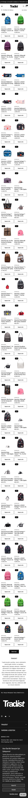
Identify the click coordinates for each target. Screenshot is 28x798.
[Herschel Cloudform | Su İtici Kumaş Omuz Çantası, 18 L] (20, 363)
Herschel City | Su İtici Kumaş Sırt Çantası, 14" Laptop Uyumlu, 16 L (7, 241)
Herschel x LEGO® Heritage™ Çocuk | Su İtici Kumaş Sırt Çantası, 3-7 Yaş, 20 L (7, 29)
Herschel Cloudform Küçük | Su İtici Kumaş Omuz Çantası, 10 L (20, 347)
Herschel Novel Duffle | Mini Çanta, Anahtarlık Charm (20, 320)
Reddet (14, 790)
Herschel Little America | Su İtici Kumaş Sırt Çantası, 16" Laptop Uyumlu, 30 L (7, 400)
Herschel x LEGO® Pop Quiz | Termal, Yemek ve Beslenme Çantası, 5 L (19, 135)
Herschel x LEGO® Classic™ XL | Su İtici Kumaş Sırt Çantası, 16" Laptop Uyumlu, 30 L (20, 453)
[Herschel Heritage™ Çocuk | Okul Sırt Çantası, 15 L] (7, 628)
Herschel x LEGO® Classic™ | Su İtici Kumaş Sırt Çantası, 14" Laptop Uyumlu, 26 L (20, 294)
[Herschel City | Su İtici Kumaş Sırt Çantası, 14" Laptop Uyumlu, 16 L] (7, 231)
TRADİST (4, 724)
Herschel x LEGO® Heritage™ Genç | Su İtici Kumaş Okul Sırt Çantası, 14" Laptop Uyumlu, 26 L (20, 559)
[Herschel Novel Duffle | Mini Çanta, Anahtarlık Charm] (20, 310)
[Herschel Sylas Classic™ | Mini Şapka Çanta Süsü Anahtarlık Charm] (20, 178)
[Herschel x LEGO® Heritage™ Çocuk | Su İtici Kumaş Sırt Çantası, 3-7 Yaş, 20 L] (7, 19)
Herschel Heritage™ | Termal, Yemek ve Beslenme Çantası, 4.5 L (7, 135)
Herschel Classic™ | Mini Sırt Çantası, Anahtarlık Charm (6, 294)
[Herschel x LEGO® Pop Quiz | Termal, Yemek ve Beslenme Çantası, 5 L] (20, 125)
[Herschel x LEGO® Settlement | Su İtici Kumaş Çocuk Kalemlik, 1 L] (20, 72)
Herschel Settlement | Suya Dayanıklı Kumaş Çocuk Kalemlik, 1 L (7, 82)
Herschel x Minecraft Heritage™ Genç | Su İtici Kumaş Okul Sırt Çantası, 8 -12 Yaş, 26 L (7, 585)
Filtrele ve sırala (8, 10)
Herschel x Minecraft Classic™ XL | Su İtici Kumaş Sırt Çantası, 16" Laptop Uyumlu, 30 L (7, 56)
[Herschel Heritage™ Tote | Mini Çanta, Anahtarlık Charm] (20, 204)
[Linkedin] (10, 716)
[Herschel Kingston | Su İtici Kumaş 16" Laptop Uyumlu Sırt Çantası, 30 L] (7, 257)
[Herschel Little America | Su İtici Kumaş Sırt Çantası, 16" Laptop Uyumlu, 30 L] (7, 389)
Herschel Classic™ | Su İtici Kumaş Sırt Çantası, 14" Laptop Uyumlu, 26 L (19, 267)
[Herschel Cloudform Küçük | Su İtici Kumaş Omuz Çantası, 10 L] (20, 336)
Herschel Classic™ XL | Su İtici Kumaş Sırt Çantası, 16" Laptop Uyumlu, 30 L (7, 347)
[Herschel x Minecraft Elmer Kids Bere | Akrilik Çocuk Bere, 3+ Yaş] (20, 231)
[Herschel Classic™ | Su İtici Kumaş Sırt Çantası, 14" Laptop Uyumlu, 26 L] (20, 257)
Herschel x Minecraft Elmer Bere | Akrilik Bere (19, 400)
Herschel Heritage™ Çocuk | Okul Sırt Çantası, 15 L (6, 638)
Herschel (3, 27)
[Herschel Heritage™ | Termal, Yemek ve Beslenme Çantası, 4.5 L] (7, 125)
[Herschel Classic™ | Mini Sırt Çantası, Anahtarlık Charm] (7, 284)
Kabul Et (13, 785)
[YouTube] (6, 716)
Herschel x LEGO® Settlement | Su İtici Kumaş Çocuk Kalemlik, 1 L (19, 82)
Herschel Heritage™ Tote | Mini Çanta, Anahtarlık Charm (19, 215)
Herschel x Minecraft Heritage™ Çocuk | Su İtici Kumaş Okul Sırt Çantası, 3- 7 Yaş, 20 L (7, 559)
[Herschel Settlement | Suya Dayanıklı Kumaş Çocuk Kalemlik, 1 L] (7, 72)
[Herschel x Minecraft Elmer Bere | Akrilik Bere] (20, 389)
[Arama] (23, 6)
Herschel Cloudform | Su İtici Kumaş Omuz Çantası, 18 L (20, 373)
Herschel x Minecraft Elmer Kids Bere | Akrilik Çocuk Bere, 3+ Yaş (20, 241)
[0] (26, 6)
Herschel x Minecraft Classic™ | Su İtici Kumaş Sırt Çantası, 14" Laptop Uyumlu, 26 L (20, 29)
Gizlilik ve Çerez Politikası (13, 781)
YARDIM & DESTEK (8, 730)
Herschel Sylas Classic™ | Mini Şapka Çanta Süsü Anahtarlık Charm (20, 188)
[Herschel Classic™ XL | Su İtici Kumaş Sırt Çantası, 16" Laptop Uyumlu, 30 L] (7, 336)
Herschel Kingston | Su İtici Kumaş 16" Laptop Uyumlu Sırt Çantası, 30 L (7, 267)
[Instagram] (3, 716)
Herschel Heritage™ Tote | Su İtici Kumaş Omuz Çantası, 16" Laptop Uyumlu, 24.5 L (7, 215)
